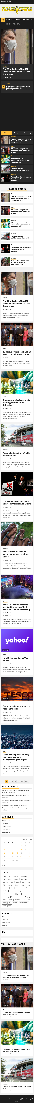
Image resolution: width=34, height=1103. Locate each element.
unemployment (24, 902)
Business (9, 19)
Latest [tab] (7, 133)
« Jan (3, 865)
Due (23, 882)
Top (9, 902)
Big (9, 876)
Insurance (26, 19)
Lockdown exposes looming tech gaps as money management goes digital (16, 757)
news (25, 891)
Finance (17, 19)
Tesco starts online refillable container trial (20, 169)
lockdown (18, 888)
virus (4, 905)
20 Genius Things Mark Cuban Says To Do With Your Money (21, 150)
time (4, 902)
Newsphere (25, 1099)
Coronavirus (23, 879)
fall (4, 885)
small (4, 899)
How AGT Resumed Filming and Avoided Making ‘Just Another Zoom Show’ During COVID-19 (16, 608)
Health (16, 885)
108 (22, 781)
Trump (15, 902)
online (4, 894)
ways (9, 905)
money (11, 891)
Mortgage (18, 891)
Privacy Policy (6, 922)
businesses (24, 876)
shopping (27, 897)
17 (25, 853)
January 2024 (6, 823)
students (17, 899)
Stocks (11, 899)
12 (4, 853)
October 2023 (6, 832)
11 (29, 849)
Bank (4, 876)
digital (18, 882)
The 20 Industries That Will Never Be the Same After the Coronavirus (18, 88)
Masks (5, 891)
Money (8, 24)
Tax (24, 899)
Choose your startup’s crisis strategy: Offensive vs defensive (20, 160)
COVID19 (5, 882)
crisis (12, 882)
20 (8, 857)
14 (13, 853)
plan (18, 894)
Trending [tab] (28, 133)
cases (9, 879)
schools (20, 897)
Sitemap (4, 925)
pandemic (12, 894)
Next (26, 781)
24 (25, 857)
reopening (6, 897)
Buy (4, 879)
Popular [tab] (17, 133)
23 (21, 857)
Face (28, 882)
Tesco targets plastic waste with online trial (16, 707)
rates (23, 894)
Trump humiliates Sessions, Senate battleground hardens (21, 179)
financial (10, 885)
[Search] (31, 19)
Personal (16, 24)
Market (26, 888)
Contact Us (5, 919)
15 (17, 853)
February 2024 (6, 820)
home (28, 885)
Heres (22, 885)
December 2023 (6, 826)
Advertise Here (6, 917)
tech (29, 899)
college (16, 879)
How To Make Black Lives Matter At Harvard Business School (20, 262)
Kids (12, 888)
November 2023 (6, 829)
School (13, 897)
